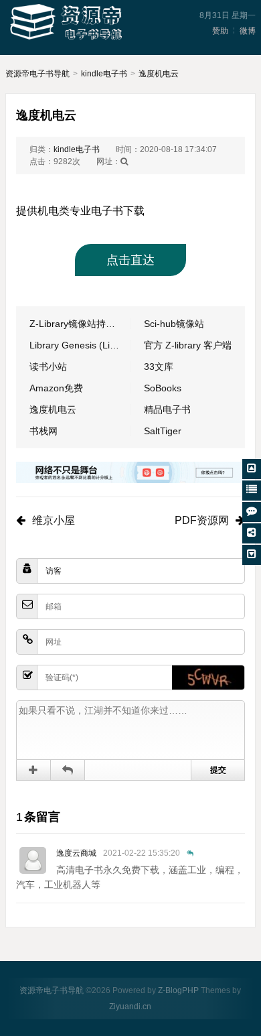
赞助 (220, 31)
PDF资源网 (202, 520)
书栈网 (43, 431)
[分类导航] (251, 490)
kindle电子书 (104, 73)
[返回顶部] (251, 469)
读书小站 (48, 366)
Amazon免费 (56, 388)
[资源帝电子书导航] (67, 22)
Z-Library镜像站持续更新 (79, 323)
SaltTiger (162, 431)
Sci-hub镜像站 (174, 323)
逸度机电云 (159, 73)
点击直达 (130, 260)
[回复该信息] (190, 853)
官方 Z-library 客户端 (188, 345)
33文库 (158, 366)
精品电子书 (167, 409)
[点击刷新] (208, 677)
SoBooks (162, 388)
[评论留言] (251, 512)
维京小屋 (53, 520)
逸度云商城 (76, 853)
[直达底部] (251, 555)
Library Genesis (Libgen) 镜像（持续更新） (79, 345)
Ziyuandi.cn (130, 1006)
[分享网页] (251, 533)
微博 (248, 31)
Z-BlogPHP (178, 990)
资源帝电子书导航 (37, 73)
